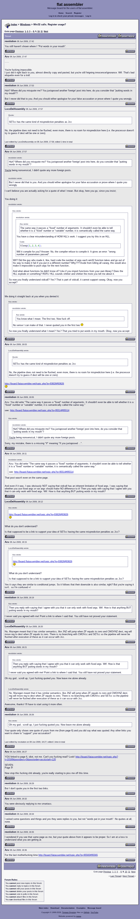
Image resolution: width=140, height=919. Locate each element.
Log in (88, 16)
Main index (43, 908)
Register (77, 13)
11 (42, 31)
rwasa (78, 916)
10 (38, 31)
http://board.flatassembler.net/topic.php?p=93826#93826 (34, 383)
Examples (81, 908)
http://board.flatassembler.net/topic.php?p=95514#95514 (39, 410)
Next (46, 31)
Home (61, 13)
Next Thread (128, 876)
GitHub (87, 912)
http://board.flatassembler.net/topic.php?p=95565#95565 (68, 855)
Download (54, 908)
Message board (94, 908)
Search (69, 13)
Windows (25, 24)
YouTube (94, 912)
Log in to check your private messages (66, 16)
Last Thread (115, 876)
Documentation (68, 908)
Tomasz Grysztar (69, 912)
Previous (19, 31)
